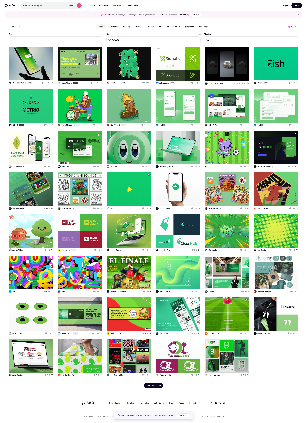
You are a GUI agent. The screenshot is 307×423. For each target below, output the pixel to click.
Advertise (245, 83)
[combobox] (43, 5)
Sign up (286, 6)
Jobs (201, 416)
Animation (113, 27)
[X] (212, 403)
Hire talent (130, 403)
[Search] (79, 5)
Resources (221, 416)
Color (108, 34)
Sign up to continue (153, 385)
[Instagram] (220, 403)
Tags (10, 34)
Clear (199, 35)
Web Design (203, 27)
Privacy (105, 416)
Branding (126, 27)
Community (132, 5)
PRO (30, 82)
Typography (189, 27)
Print (160, 27)
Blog (171, 403)
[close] (298, 15)
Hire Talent (103, 5)
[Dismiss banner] (191, 413)
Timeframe (208, 34)
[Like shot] (49, 76)
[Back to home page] (10, 5)
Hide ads (236, 83)
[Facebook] (216, 403)
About (181, 403)
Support (192, 403)
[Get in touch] (39, 76)
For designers (114, 403)
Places (212, 416)
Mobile (151, 27)
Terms (98, 416)
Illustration (139, 27)
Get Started (196, 15)
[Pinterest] (224, 403)
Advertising (159, 403)
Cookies (113, 416)
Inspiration (144, 403)
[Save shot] (44, 76)
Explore (90, 5)
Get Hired (117, 5)
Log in (296, 5)
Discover (101, 27)
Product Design (173, 27)
